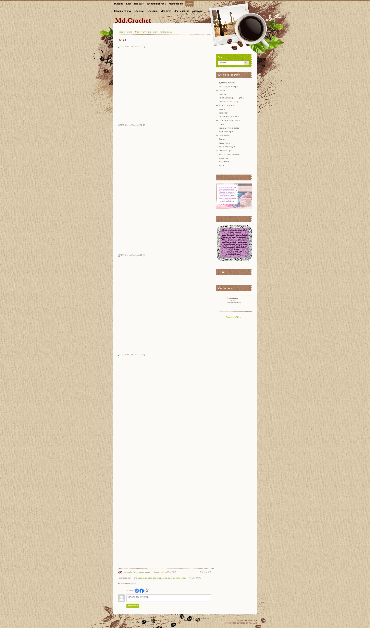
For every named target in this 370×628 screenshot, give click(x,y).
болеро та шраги (226, 105)
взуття (221, 165)
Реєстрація (231, 317)
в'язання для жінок (153, 578)
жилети (222, 109)
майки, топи (224, 143)
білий (170, 578)
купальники (224, 135)
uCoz (255, 623)
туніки (221, 124)
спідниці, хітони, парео (229, 128)
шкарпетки (224, 161)
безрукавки (224, 112)
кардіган (141, 578)
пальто (164, 578)
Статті (129, 32)
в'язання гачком (179, 578)
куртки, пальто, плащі (162, 32)
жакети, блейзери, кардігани (231, 97)
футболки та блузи (227, 82)
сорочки (222, 94)
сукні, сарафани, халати (229, 120)
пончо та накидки (227, 146)
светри (222, 90)
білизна (222, 139)
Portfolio (162, 572)
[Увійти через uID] (137, 591)
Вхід (239, 317)
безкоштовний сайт (241, 623)
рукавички (223, 158)
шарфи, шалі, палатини (229, 154)
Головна (121, 32)
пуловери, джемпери (228, 86)
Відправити (133, 606)
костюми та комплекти (229, 116)
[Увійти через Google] (146, 590)
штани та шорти (226, 131)
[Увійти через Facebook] (141, 591)
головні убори (225, 150)
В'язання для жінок (143, 32)
